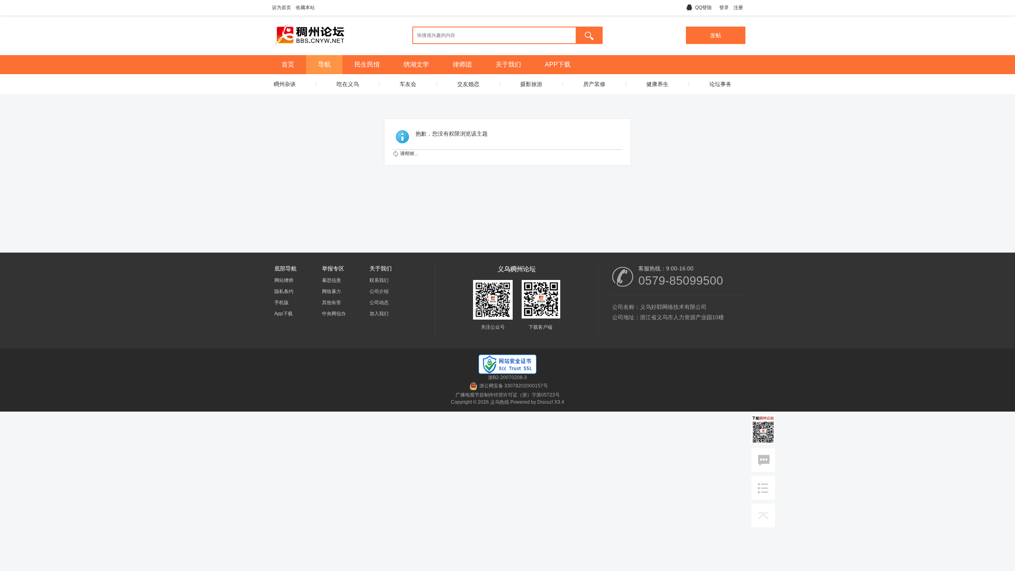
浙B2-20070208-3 (507, 377)
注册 (738, 7)
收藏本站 (305, 7)
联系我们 (379, 280)
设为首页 (281, 7)
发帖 (715, 35)
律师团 (462, 64)
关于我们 (508, 64)
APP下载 (558, 64)
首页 (288, 64)
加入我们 (379, 313)
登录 (724, 7)
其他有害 (331, 302)
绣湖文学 (416, 64)
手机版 (281, 302)
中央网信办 (334, 313)
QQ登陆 (703, 7)
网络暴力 (331, 291)
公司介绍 (379, 291)
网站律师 (283, 280)
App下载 (283, 313)
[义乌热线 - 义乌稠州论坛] (309, 49)
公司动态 (379, 302)
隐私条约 (283, 291)
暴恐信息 (331, 280)
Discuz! (545, 402)
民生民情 (367, 64)
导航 (324, 64)
